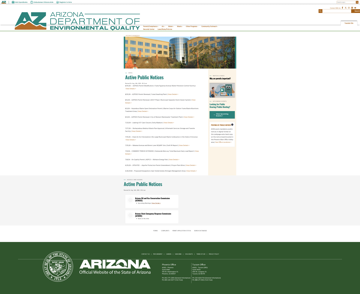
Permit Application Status (181, 231)
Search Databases (200, 231)
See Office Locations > (223, 142)
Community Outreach (209, 26)
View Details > (131, 88)
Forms (155, 231)
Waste (179, 26)
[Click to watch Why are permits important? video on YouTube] (222, 90)
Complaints (165, 231)
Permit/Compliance (150, 26)
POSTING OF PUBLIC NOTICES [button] (221, 125)
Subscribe (178, 254)
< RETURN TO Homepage (132, 35)
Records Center (148, 29)
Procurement (157, 254)
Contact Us (145, 254)
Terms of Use (200, 254)
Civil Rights (189, 254)
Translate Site (349, 23)
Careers (168, 254)
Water (170, 26)
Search (320, 11)
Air (163, 26)
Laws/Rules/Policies (165, 29)
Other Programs (191, 26)
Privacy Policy (214, 254)
